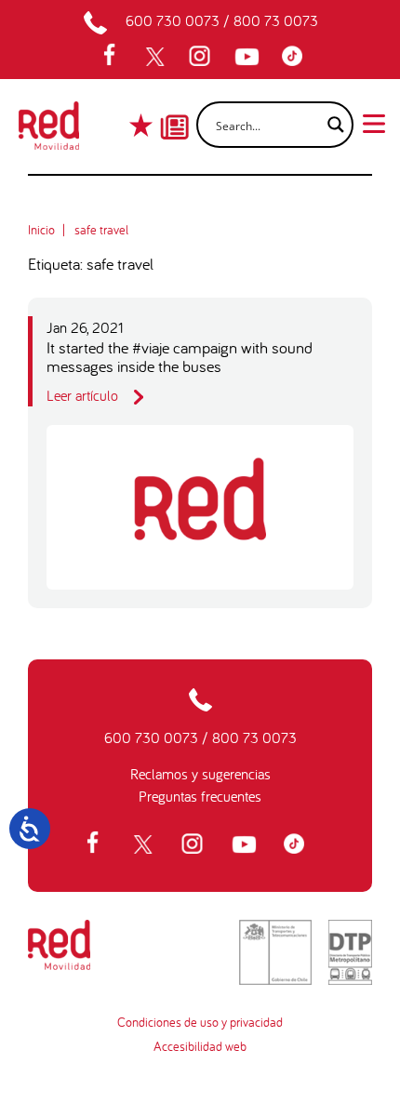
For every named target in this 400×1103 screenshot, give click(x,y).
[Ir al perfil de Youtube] (249, 57)
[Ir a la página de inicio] (49, 131)
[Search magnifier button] (330, 124)
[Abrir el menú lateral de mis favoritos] (142, 125)
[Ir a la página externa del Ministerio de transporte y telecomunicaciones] (275, 952)
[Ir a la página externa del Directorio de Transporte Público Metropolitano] (350, 952)
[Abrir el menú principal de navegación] (374, 122)
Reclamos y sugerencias (200, 773)
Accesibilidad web (200, 1046)
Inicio (41, 229)
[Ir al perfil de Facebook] (115, 57)
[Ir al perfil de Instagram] (202, 57)
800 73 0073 (275, 20)
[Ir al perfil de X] (157, 57)
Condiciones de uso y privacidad (200, 1022)
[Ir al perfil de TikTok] (297, 57)
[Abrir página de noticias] (174, 111)
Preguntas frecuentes (200, 796)
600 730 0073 (173, 20)
